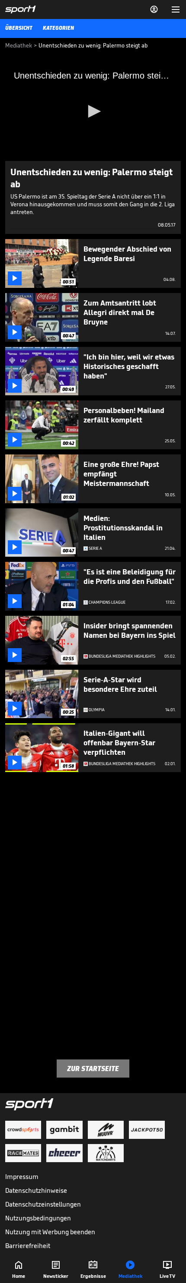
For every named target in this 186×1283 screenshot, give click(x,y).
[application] (93, 112)
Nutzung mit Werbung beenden (50, 1232)
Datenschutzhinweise (36, 1190)
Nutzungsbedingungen (38, 1218)
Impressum (21, 1177)
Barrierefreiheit (27, 1246)
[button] (93, 111)
